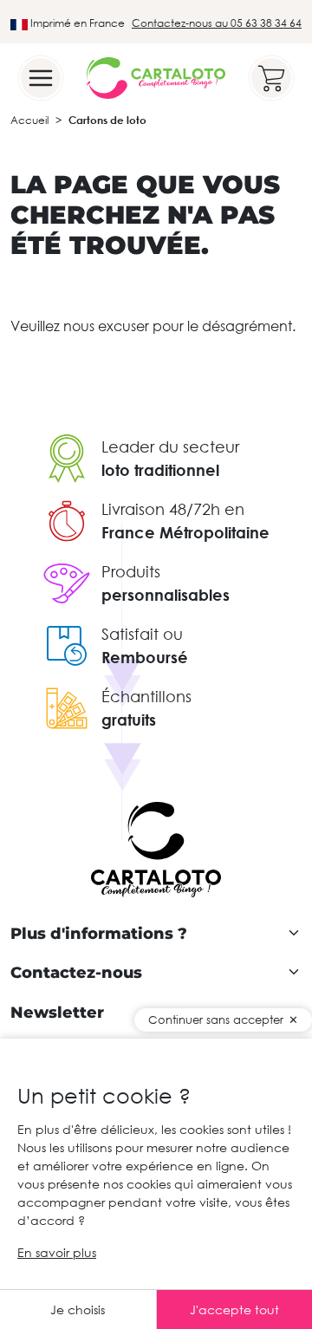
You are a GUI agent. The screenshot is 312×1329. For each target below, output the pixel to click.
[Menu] (41, 78)
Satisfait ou (142, 633)
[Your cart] (271, 78)
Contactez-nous (76, 973)
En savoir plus (56, 1252)
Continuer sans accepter (215, 1019)
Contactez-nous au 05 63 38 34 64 (217, 22)
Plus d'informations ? (98, 934)
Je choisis (77, 1309)
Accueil (29, 120)
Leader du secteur (170, 446)
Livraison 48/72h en (172, 508)
